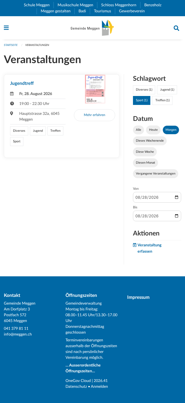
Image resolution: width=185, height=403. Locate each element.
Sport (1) (141, 100)
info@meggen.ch (18, 334)
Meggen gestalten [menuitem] (57, 11)
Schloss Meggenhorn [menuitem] (120, 5)
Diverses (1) (144, 89)
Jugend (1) (167, 89)
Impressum (138, 297)
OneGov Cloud (78, 381)
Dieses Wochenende (150, 140)
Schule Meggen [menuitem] (38, 5)
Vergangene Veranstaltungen (155, 173)
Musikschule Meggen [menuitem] (77, 5)
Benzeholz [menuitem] (154, 5)
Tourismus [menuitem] (104, 11)
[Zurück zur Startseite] (92, 27)
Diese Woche (145, 151)
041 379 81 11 (16, 328)
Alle (138, 129)
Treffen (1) (162, 100)
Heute (153, 129)
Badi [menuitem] (84, 11)
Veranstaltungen (37, 45)
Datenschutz (76, 386)
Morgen (170, 129)
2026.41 (101, 381)
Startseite (11, 45)
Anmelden (99, 386)
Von (136, 189)
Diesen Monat (145, 162)
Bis (135, 207)
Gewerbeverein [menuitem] (134, 11)
